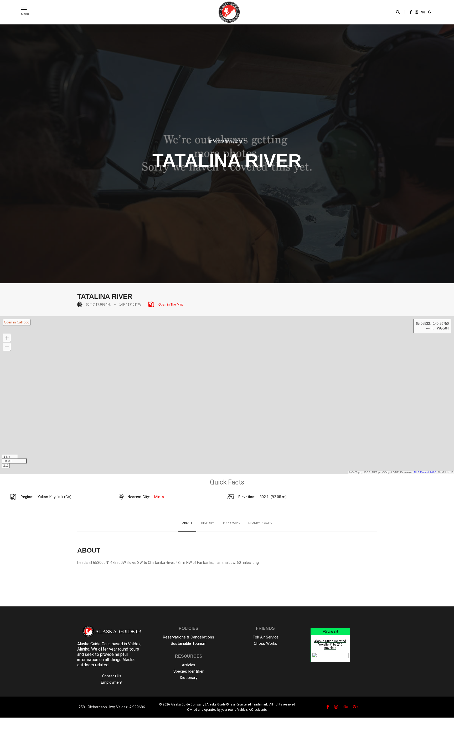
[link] (411, 12)
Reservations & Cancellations (188, 637)
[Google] (430, 12)
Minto (159, 497)
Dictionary (188, 677)
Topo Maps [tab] (231, 522)
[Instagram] (416, 12)
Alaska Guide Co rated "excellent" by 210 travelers (330, 644)
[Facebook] (411, 12)
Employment (111, 682)
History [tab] (207, 522)
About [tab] (187, 522)
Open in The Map (170, 304)
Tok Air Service (265, 637)
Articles (188, 665)
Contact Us (111, 676)
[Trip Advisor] (423, 12)
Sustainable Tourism (189, 643)
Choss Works (265, 643)
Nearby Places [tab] (260, 522)
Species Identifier (188, 671)
